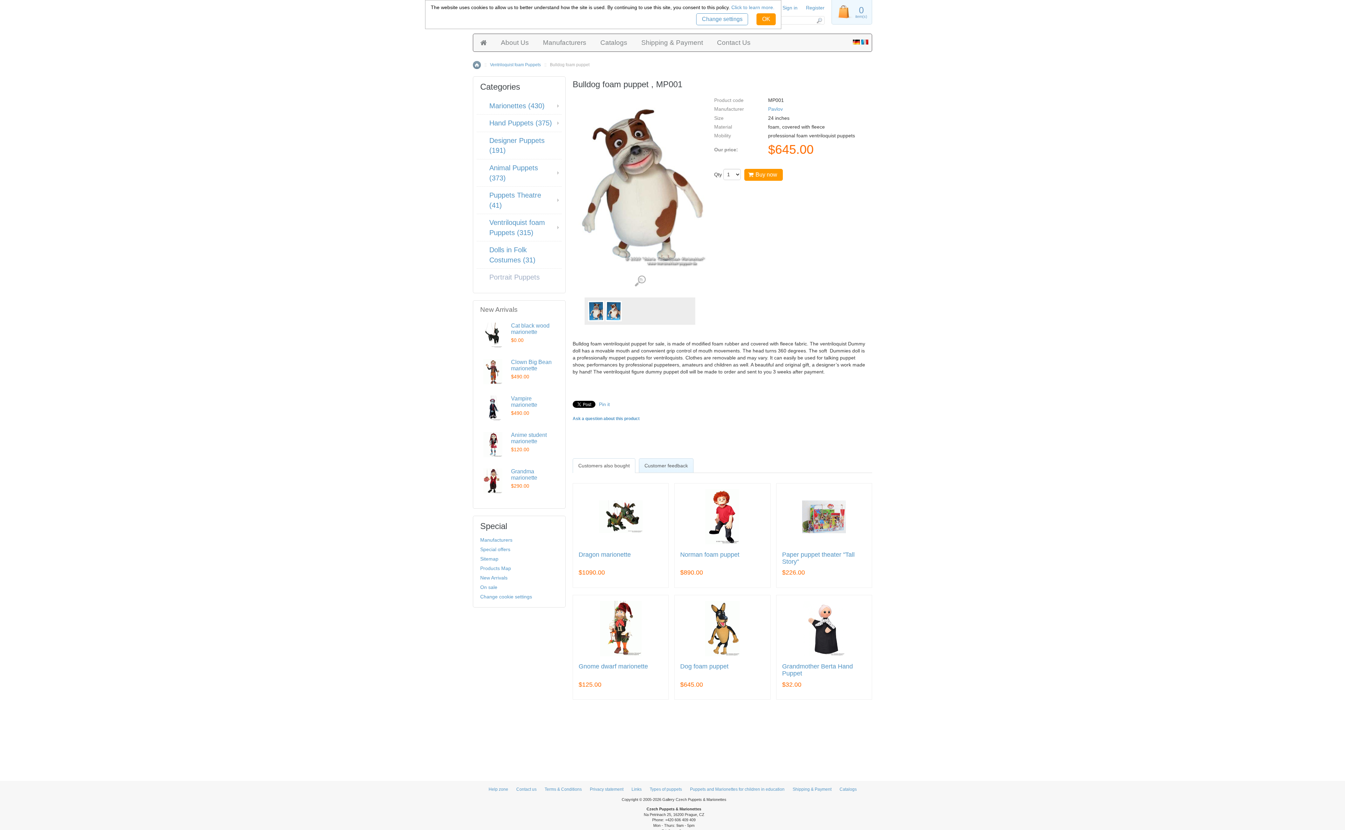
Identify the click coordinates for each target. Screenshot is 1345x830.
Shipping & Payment (672, 42)
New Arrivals (494, 578)
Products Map (495, 568)
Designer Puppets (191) (517, 146)
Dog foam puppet (704, 666)
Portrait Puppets (514, 277)
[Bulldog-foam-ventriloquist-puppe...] (596, 311)
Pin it (604, 404)
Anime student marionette (529, 438)
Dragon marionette (605, 554)
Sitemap (489, 559)
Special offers (495, 549)
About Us (515, 42)
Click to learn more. (752, 7)
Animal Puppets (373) (513, 173)
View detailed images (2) (640, 281)
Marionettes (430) (517, 106)
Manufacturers (564, 42)
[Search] (819, 20)
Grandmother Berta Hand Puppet (817, 670)
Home (477, 65)
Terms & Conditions (563, 789)
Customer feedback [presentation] (666, 465)
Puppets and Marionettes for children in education (737, 789)
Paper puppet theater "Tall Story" (818, 558)
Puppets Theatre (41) (515, 200)
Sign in (790, 8)
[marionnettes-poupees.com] (864, 43)
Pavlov (775, 109)
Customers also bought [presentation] (604, 465)
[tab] (604, 465)
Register (815, 8)
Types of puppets (666, 789)
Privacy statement (606, 789)
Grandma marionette (524, 474)
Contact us (526, 789)
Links (637, 789)
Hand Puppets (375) (520, 123)
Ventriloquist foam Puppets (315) (517, 227)
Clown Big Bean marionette (531, 365)
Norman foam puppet (709, 554)
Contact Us (734, 42)
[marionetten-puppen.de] (856, 43)
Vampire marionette (524, 402)
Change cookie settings (506, 596)
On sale (488, 587)
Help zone (498, 789)
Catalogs (613, 42)
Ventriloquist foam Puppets (515, 64)
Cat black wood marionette (530, 329)
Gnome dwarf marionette (613, 666)
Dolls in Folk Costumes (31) (512, 255)
